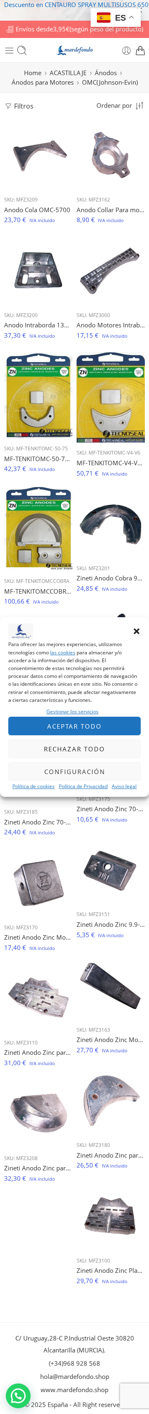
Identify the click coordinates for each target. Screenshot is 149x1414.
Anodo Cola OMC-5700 (37, 210)
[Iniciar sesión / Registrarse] (126, 50)
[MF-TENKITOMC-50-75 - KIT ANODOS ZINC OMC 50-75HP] (38, 395)
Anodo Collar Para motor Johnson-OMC (111, 210)
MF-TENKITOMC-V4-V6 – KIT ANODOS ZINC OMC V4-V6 (111, 463)
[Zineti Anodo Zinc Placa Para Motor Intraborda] (111, 1216)
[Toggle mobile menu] (9, 50)
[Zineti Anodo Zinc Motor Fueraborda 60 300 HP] (111, 986)
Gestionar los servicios (72, 711)
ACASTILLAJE (68, 73)
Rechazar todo (74, 749)
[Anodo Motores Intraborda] (111, 271)
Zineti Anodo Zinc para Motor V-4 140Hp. (111, 1155)
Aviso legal (124, 786)
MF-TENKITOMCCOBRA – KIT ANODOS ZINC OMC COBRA (38, 591)
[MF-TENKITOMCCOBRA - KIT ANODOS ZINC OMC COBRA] (38, 528)
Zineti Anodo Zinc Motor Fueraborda (38, 937)
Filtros (23, 106)
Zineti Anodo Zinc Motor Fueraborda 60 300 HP (111, 1039)
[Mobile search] (22, 50)
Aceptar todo (74, 726)
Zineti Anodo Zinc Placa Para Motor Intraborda (111, 1270)
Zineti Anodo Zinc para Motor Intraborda (38, 1052)
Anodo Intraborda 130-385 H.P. (38, 325)
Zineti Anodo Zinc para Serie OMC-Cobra (38, 1168)
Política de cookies (33, 786)
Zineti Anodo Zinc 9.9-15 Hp (111, 924)
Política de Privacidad (83, 786)
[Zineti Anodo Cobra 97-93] (111, 524)
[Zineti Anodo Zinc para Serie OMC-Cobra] (38, 1114)
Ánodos (106, 73)
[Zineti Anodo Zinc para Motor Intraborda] (38, 998)
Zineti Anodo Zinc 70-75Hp (38, 822)
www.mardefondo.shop (74, 1390)
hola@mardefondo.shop (74, 1377)
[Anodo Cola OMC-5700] (38, 155)
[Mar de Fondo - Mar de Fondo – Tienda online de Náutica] (74, 50)
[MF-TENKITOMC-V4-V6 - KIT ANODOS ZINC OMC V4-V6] (111, 397)
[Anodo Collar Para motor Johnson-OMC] (111, 155)
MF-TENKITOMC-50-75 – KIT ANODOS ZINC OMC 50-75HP (38, 459)
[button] (136, 632)
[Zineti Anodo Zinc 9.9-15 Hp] (111, 870)
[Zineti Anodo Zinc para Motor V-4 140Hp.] (111, 1101)
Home (32, 73)
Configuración (74, 771)
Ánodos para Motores (43, 82)
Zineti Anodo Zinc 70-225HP (111, 809)
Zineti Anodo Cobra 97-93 (111, 578)
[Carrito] (140, 50)
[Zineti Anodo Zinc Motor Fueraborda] (38, 883)
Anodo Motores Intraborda (111, 325)
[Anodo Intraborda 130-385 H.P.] (38, 271)
